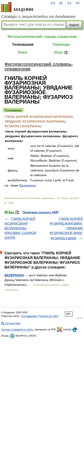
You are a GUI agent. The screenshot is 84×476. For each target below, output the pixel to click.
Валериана (27, 185)
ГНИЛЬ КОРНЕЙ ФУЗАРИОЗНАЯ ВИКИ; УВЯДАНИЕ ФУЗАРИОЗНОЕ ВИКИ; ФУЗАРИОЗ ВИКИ (66, 228)
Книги (22, 52)
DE (61, 3)
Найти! (74, 25)
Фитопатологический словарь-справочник (42, 37)
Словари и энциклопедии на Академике (38, 16)
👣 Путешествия (10, 323)
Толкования (22, 44)
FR (78, 3)
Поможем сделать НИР (41, 212)
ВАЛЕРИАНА (14, 275)
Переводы (61, 44)
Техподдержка (29, 316)
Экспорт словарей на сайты (17, 329)
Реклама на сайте (48, 316)
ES (69, 3)
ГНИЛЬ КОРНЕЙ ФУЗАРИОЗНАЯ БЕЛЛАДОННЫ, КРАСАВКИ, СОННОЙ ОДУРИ (20, 228)
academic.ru (17, 7)
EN (53, 3)
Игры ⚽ (61, 52)
